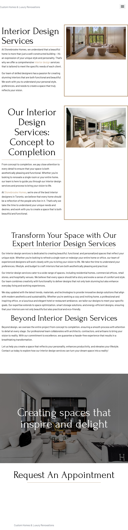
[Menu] (123, 6)
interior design (42, 62)
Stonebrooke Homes (15, 192)
